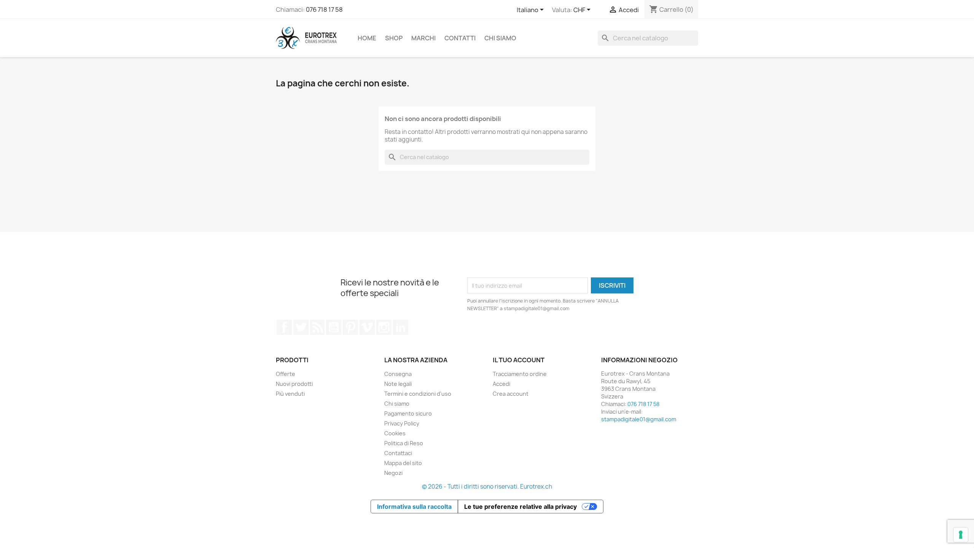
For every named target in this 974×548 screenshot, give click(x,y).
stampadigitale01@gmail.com (638, 419)
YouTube (333, 327)
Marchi (423, 38)
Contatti (460, 38)
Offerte (285, 374)
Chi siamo (500, 38)
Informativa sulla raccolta (414, 506)
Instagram (384, 327)
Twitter (301, 327)
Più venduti (290, 393)
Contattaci (398, 453)
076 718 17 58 (324, 9)
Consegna (398, 374)
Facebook (284, 327)
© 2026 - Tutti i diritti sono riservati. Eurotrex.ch (487, 487)
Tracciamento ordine (520, 374)
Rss (317, 327)
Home (367, 38)
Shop (394, 38)
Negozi (393, 472)
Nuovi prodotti (294, 383)
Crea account (510, 393)
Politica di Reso (403, 443)
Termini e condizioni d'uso (417, 393)
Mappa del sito (403, 463)
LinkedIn (400, 327)
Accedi (501, 383)
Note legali (398, 383)
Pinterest (350, 327)
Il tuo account (518, 360)
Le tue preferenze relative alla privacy (520, 506)
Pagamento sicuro (408, 413)
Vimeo (367, 327)
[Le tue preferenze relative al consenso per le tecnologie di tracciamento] (960, 534)
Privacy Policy (401, 423)
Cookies (395, 433)
